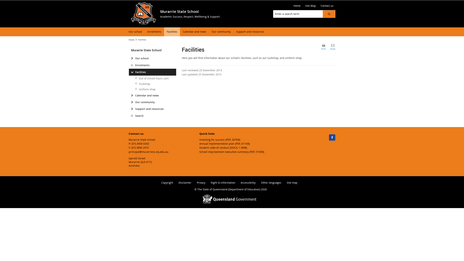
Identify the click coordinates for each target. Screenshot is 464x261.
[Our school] (132, 58)
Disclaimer (185, 182)
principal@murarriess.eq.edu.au (148, 152)
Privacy (201, 182)
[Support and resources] (132, 109)
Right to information (223, 182)
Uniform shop (147, 89)
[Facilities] (132, 72)
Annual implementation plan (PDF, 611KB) (224, 143)
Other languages (271, 182)
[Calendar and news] (132, 95)
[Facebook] (332, 137)
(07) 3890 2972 (140, 147)
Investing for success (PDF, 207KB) (219, 139)
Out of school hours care (154, 78)
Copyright (167, 182)
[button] (329, 14)
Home (131, 39)
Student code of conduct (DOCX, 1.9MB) (223, 147)
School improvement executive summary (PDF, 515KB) (231, 152)
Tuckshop (144, 84)
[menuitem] (135, 31)
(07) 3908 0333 (140, 143)
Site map (292, 182)
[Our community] (132, 102)
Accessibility (248, 182)
